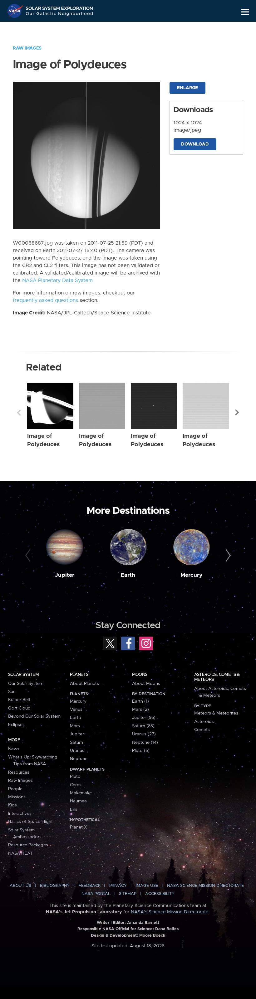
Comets (202, 730)
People (15, 789)
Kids (12, 805)
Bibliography (55, 886)
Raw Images (27, 48)
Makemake (81, 793)
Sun (12, 692)
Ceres (75, 785)
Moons (139, 674)
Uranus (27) (144, 734)
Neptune (78, 759)
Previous (18, 412)
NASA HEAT (20, 853)
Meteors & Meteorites (216, 713)
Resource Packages (28, 845)
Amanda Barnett (143, 923)
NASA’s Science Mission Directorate (170, 912)
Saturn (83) (143, 726)
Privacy (118, 886)
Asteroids (204, 721)
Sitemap (127, 894)
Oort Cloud (19, 708)
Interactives (20, 813)
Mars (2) (140, 709)
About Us (20, 886)
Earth (128, 575)
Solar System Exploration (60, 7)
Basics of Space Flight (30, 822)
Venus (76, 709)
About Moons (146, 683)
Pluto (75, 776)
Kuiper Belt (19, 700)
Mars (75, 726)
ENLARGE (187, 88)
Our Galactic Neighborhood (60, 15)
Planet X (78, 827)
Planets (79, 674)
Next (237, 412)
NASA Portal (95, 894)
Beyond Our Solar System (34, 716)
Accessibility (160, 894)
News (13, 749)
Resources (18, 772)
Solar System (23, 674)
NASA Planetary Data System (57, 280)
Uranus (77, 750)
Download (195, 144)
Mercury (191, 575)
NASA (16, 11)
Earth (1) (140, 701)
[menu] (245, 12)
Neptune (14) (145, 742)
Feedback (90, 886)
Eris (73, 809)
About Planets (84, 683)
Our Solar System (25, 683)
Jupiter (64, 575)
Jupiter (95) (143, 717)
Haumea (78, 801)
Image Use (147, 886)
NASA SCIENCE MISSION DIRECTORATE (205, 886)
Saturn (76, 742)
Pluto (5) (141, 750)
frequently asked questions (45, 300)
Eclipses (16, 725)
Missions (17, 797)
